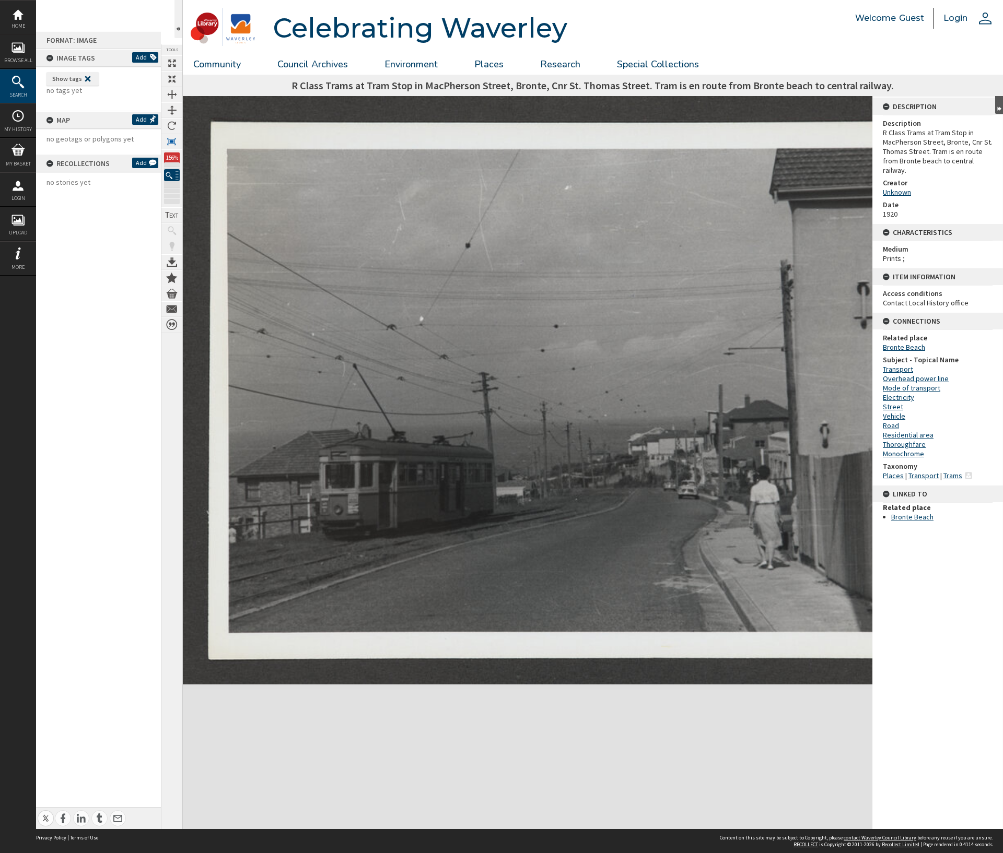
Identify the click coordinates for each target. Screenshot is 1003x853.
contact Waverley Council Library (880, 837)
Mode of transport (911, 388)
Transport (898, 369)
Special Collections (658, 64)
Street (893, 406)
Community (217, 64)
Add (141, 57)
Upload (18, 232)
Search (18, 94)
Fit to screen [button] (171, 79)
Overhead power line (916, 378)
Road (891, 425)
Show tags (67, 78)
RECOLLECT (806, 844)
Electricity (898, 397)
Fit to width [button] (171, 94)
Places (489, 64)
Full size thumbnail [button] (171, 63)
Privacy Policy (51, 837)
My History (18, 129)
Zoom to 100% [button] (171, 141)
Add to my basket (171, 293)
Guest (911, 18)
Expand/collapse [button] (999, 105)
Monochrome (903, 453)
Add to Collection (171, 278)
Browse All (18, 60)
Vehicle (894, 416)
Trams (952, 475)
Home (18, 25)
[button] (172, 175)
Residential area (908, 435)
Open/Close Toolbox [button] (178, 19)
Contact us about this (171, 309)
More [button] (18, 267)
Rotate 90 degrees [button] (171, 126)
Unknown (897, 192)
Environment (411, 64)
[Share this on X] (46, 812)
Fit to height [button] (171, 110)
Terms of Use (84, 837)
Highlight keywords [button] (171, 246)
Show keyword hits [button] (171, 231)
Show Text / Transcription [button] (171, 215)
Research (560, 64)
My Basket (18, 163)
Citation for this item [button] (171, 325)
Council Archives (312, 64)
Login (18, 198)
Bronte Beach (904, 347)
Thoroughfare (904, 444)
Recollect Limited (900, 844)
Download (171, 262)
